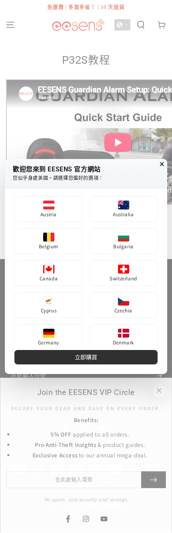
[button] (48, 209)
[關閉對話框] (162, 164)
